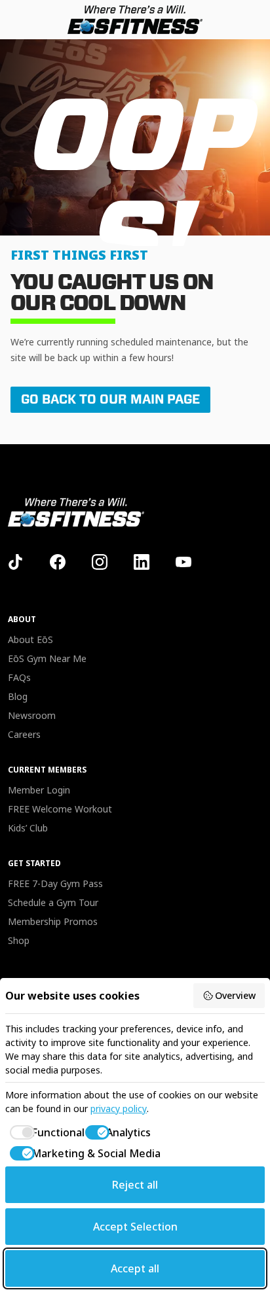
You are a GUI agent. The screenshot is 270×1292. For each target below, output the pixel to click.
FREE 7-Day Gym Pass (55, 883)
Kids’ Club (28, 828)
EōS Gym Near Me (47, 658)
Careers (24, 734)
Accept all (135, 1268)
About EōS (30, 639)
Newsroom (32, 715)
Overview (235, 995)
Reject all (135, 1185)
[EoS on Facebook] (58, 562)
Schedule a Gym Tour (53, 902)
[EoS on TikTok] (16, 562)
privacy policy (118, 1108)
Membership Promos (53, 921)
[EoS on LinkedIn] (141, 562)
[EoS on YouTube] (183, 562)
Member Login (39, 790)
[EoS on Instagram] (99, 562)
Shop (18, 940)
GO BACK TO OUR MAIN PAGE (110, 399)
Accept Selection (135, 1226)
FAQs (19, 677)
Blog (18, 696)
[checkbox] (38, 1132)
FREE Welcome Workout (60, 809)
